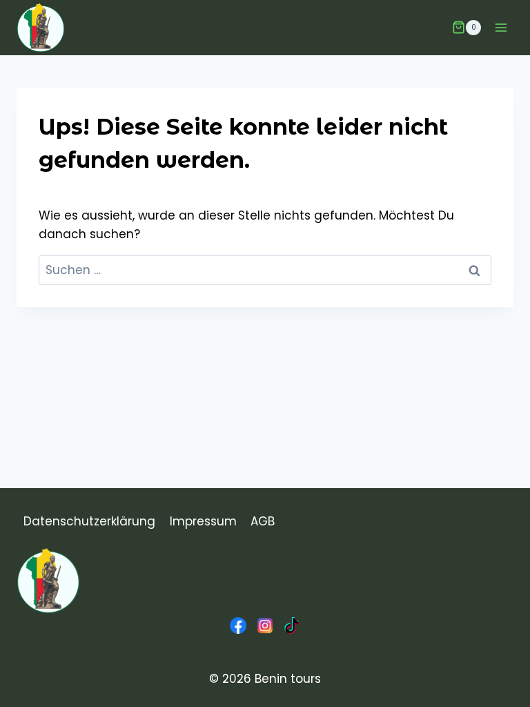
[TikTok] (292, 625)
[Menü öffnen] (500, 27)
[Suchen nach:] (265, 270)
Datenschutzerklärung (89, 521)
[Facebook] (238, 625)
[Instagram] (265, 625)
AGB (263, 521)
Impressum (203, 521)
